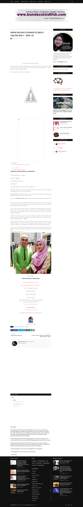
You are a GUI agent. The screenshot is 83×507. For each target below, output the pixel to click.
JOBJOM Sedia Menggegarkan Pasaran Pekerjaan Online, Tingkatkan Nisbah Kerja (62, 111)
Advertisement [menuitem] (24, 1)
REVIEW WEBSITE (41, 498)
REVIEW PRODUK (41, 490)
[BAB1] (24, 282)
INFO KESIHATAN (41, 461)
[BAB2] (27, 282)
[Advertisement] (30, 51)
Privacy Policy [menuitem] (33, 1)
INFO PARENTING (46, 463)
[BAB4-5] (34, 282)
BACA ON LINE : (16, 167)
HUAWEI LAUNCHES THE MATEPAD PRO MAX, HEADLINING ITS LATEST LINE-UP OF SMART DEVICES (23, 477)
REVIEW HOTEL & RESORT (41, 487)
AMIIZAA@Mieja (62, 151)
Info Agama (34, 461)
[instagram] (72, 505)
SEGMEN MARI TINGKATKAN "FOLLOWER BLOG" (65, 122)
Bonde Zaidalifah (16, 38)
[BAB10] (31, 285)
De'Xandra (41, 471)
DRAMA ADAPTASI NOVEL (20, 29)
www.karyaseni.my (28, 304)
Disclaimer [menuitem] (40, 1)
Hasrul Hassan (61, 143)
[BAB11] (35, 285)
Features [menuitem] (16, 1)
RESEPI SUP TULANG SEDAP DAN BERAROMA (22, 490)
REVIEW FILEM (41, 481)
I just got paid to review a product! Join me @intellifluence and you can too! (62, 89)
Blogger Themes (34, 505)
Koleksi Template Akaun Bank (66, 127)
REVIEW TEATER (41, 496)
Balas (15, 406)
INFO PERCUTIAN (41, 465)
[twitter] (69, 505)
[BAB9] (28, 285)
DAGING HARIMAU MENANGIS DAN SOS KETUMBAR (23, 485)
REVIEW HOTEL (41, 485)
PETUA (33, 463)
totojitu (60, 147)
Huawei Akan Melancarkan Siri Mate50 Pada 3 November (66, 483)
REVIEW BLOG (41, 479)
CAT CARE (34, 465)
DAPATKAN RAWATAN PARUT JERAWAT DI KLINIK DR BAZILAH (23, 471)
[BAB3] (30, 282)
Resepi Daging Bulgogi (64, 133)
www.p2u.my (35, 304)
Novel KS (26, 326)
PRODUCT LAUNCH (41, 475)
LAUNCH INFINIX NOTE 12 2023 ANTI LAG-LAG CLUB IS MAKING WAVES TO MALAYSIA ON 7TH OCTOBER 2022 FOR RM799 (66, 491)
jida (14, 400)
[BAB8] (25, 285)
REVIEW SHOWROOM (41, 494)
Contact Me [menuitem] (47, 1)
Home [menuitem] (11, 1)
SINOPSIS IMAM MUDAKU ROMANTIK (21, 164)
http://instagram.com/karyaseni (31, 309)
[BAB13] (25, 288)
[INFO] (63, 103)
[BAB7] (22, 285)
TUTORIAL (41, 500)
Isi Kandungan (14, 162)
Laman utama (12, 29)
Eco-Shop (41, 473)
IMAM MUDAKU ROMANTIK (18, 169)
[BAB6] (37, 282)
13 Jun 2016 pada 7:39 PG (20, 401)
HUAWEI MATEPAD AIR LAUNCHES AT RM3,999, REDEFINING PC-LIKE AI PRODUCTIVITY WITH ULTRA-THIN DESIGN (23, 463)
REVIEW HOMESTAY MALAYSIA (41, 483)
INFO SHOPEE (38, 463)
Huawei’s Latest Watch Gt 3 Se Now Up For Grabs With (66, 461)
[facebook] (66, 505)
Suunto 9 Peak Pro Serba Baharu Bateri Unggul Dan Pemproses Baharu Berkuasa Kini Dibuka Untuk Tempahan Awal (66, 469)
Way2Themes (21, 505)
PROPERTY (41, 477)
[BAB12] (39, 285)
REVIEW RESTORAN (41, 492)
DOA (47, 461)
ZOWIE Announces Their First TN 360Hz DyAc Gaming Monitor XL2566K (66, 477)
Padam (17, 406)
